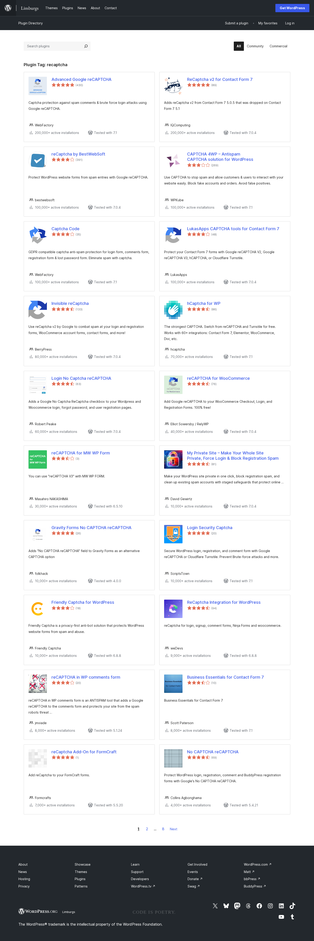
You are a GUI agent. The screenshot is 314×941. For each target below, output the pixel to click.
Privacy (24, 886)
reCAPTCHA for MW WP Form (80, 453)
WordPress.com (258, 864)
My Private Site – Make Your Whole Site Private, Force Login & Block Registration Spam (233, 456)
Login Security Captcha (209, 527)
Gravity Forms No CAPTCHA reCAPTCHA (91, 527)
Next (173, 829)
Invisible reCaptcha (70, 303)
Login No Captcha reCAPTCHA (81, 378)
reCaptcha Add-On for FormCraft (84, 751)
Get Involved (197, 864)
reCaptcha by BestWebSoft (78, 154)
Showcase (83, 864)
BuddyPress (255, 886)
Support (137, 872)
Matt (249, 872)
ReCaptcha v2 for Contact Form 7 (220, 79)
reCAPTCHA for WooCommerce (218, 378)
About (23, 864)
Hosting (24, 879)
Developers (140, 879)
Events (193, 872)
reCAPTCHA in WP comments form (85, 677)
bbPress (252, 879)
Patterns (81, 886)
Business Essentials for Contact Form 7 (225, 677)
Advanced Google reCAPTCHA (81, 79)
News (22, 872)
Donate (195, 879)
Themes (81, 872)
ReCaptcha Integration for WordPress (224, 602)
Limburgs (68, 912)
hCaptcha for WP (203, 303)
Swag (194, 886)
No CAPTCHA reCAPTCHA (213, 751)
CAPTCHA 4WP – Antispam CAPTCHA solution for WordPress (220, 157)
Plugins (80, 879)
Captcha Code (65, 228)
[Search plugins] (86, 46)
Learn (135, 864)
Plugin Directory (30, 23)
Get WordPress (292, 8)
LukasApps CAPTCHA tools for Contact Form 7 (233, 228)
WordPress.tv (143, 886)
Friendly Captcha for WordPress (82, 602)
